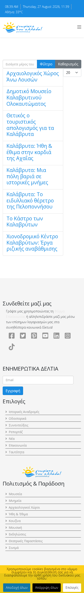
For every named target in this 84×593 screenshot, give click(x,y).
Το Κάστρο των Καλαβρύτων (24, 221)
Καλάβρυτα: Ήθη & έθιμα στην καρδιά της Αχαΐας (29, 152)
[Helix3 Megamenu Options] (79, 27)
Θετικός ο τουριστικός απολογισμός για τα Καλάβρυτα (30, 125)
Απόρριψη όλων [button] (46, 587)
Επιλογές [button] (72, 587)
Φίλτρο (46, 64)
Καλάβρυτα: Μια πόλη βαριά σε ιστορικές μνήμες (27, 176)
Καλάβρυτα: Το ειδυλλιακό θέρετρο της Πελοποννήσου (30, 200)
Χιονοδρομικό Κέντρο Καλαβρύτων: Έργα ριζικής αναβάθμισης (32, 242)
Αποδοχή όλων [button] (17, 587)
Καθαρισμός (68, 64)
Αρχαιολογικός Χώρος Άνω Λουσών (32, 76)
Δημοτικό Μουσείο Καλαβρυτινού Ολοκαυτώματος (28, 97)
